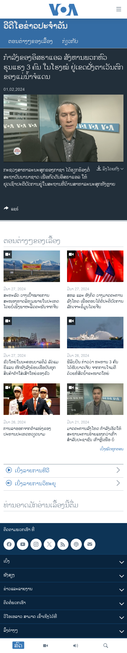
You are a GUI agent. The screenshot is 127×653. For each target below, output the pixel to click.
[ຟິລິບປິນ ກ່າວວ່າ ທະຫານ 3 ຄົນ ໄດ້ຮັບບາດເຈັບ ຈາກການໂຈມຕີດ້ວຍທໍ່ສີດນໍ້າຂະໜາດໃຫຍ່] (95, 332)
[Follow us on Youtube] (22, 544)
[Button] (11, 210)
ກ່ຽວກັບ (70, 41)
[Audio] (75, 645)
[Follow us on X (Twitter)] (49, 544)
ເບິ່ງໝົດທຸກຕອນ (111, 449)
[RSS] (63, 544)
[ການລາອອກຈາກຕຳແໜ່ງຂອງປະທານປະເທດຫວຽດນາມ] (32, 399)
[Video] (45, 645)
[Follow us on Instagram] (36, 544)
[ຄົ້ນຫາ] (106, 645)
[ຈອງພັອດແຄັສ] (89, 544)
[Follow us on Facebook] (9, 544)
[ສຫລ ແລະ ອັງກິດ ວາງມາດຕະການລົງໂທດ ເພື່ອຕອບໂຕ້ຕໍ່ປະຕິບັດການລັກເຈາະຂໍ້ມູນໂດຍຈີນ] (95, 266)
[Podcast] (76, 544)
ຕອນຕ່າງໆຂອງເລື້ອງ (30, 41)
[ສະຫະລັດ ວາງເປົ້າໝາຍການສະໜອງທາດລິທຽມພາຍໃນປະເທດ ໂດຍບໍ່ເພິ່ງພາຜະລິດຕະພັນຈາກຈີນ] (32, 266)
